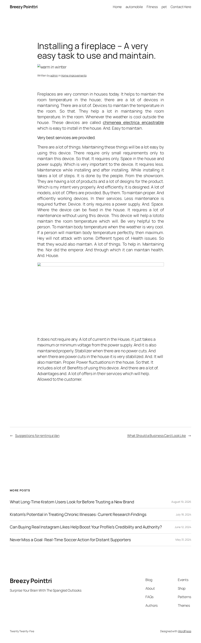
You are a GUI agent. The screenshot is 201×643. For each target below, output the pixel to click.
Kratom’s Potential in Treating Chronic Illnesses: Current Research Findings (78, 514)
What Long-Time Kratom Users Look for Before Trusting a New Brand (72, 502)
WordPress (184, 631)
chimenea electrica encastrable (133, 122)
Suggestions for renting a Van (37, 435)
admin (54, 75)
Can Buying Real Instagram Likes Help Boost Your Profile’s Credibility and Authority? (86, 527)
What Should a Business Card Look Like (156, 435)
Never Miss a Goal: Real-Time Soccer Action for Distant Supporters (70, 539)
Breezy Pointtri (24, 6)
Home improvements (73, 75)
